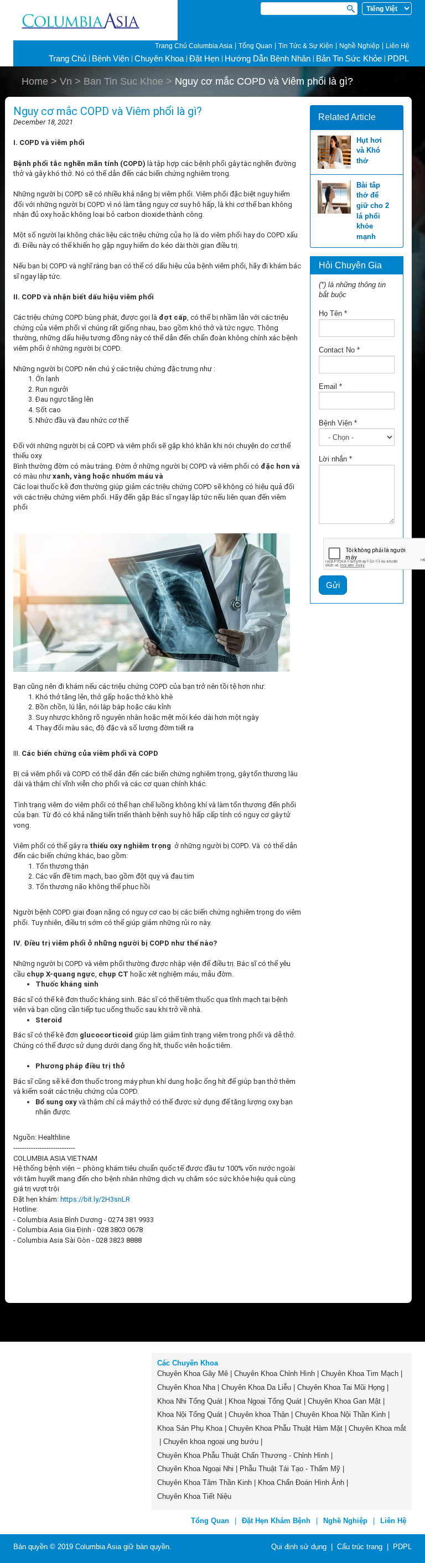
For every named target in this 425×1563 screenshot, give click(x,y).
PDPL (398, 58)
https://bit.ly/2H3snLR (95, 1199)
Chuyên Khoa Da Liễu (256, 1387)
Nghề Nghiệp (359, 46)
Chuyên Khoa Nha (186, 1387)
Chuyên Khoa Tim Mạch (359, 1373)
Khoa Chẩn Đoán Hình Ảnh (301, 1482)
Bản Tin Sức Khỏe (349, 58)
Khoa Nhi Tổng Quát (189, 1401)
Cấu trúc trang (359, 1547)
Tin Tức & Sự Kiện (305, 46)
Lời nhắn (335, 459)
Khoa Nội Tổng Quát (189, 1414)
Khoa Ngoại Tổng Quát (265, 1401)
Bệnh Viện (338, 423)
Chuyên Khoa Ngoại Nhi (195, 1469)
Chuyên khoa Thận (259, 1414)
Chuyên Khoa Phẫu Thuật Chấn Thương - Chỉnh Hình (243, 1455)
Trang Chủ (67, 58)
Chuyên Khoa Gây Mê (192, 1373)
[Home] (95, 20)
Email (330, 386)
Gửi (333, 585)
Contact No (339, 350)
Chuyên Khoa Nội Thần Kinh (340, 1414)
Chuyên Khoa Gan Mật (344, 1401)
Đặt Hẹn (204, 58)
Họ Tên (333, 313)
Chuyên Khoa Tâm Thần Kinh (204, 1482)
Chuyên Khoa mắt (377, 1428)
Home (35, 81)
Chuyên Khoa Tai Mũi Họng (341, 1387)
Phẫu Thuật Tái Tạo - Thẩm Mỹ (290, 1469)
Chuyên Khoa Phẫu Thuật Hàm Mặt (286, 1428)
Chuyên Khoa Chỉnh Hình (274, 1373)
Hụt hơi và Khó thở (369, 150)
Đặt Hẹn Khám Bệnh (276, 1521)
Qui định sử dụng (298, 1547)
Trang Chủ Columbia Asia (193, 46)
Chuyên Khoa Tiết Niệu (194, 1496)
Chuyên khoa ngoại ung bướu (210, 1441)
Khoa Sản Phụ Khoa (189, 1428)
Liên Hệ (398, 46)
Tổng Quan (255, 46)
